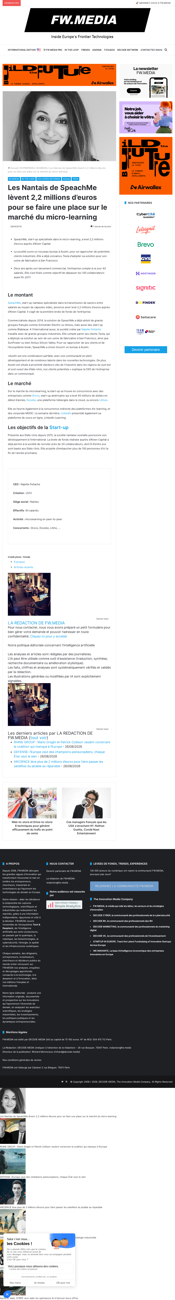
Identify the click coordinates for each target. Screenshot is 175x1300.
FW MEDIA (98, 906)
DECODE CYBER (101, 915)
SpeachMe (14, 302)
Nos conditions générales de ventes (22, 1060)
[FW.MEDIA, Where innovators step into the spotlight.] (87, 25)
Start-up (59, 427)
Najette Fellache (91, 329)
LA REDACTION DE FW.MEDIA (36, 622)
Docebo (31, 400)
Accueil (14, 168)
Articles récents (23, 567)
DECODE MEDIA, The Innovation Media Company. (125, 1081)
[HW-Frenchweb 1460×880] (145, 132)
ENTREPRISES (27, 168)
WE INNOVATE (101, 950)
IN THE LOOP (72, 49)
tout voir (38, 737)
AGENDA (97, 49)
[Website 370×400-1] (145, 193)
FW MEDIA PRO (53, 49)
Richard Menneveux (42, 1051)
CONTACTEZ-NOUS (151, 49)
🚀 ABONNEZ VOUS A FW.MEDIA (153, 3)
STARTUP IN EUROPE (104, 941)
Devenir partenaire (146, 349)
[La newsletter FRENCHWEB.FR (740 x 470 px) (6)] (145, 97)
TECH (75, 179)
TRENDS (85, 49)
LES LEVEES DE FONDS (48, 179)
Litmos (103, 400)
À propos (19, 561)
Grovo (35, 395)
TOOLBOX (109, 49)
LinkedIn (66, 413)
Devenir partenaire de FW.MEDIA (63, 871)
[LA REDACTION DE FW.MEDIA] (29, 614)
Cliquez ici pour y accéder (48, 636)
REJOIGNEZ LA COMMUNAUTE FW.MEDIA (124, 886)
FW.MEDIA (22, 870)
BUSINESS (42, 168)
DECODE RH (99, 921)
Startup (66, 179)
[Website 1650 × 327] (59, 74)
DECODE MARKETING (104, 926)
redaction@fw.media (57, 882)
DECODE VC (99, 935)
